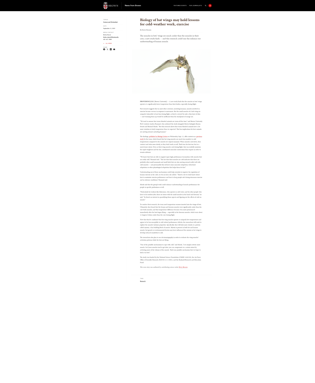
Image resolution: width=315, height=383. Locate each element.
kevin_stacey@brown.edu (111, 37)
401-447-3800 (107, 39)
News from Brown (133, 6)
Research (143, 281)
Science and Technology (110, 22)
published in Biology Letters (158, 136)
